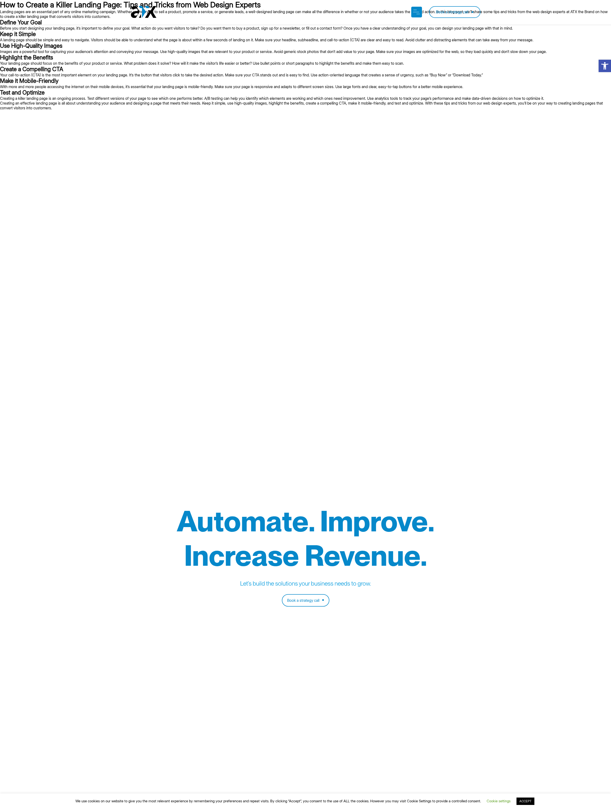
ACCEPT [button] (525, 801)
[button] (605, 66)
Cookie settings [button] (499, 801)
